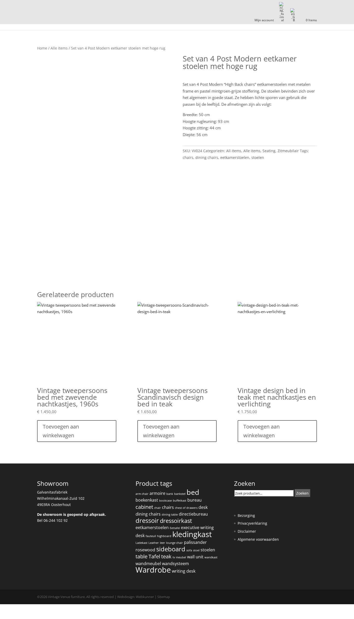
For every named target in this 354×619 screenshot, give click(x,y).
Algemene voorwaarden (258, 539)
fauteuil (151, 536)
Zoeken (302, 493)
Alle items (59, 48)
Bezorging (246, 515)
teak (166, 556)
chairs (188, 157)
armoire (157, 493)
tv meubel (179, 557)
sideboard (170, 549)
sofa (189, 550)
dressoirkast (176, 520)
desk (203, 507)
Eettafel (175, 528)
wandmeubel (148, 563)
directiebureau (193, 514)
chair (157, 508)
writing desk (183, 571)
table (141, 556)
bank (169, 494)
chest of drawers (186, 508)
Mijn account (264, 20)
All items (233, 150)
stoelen (257, 157)
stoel (196, 550)
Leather (153, 543)
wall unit (195, 557)
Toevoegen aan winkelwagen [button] (61, 431)
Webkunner (145, 596)
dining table (170, 514)
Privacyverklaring (252, 523)
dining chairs (206, 157)
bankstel (180, 494)
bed (193, 492)
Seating (269, 150)
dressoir (147, 520)
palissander (195, 542)
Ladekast (141, 543)
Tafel (154, 556)
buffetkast (179, 500)
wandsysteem (175, 563)
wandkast (210, 557)
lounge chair (174, 543)
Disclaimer (247, 531)
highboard (164, 536)
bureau (194, 500)
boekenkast (147, 500)
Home (42, 48)
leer (162, 543)
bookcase (165, 500)
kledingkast (192, 534)
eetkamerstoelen (234, 157)
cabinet (144, 506)
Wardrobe (153, 570)
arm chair (142, 494)
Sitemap (163, 596)
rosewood (145, 550)
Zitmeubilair (288, 150)
